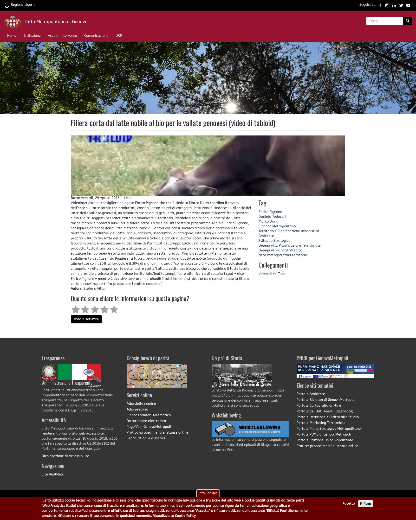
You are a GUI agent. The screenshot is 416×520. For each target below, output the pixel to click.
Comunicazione (96, 36)
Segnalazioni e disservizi (146, 438)
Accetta (349, 503)
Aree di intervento (62, 36)
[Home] (14, 23)
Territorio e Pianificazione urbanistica (289, 231)
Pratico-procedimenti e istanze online (157, 432)
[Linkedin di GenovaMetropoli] (394, 5)
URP (119, 36)
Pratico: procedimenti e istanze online (327, 446)
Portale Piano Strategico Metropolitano (329, 429)
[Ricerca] (407, 21)
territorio (299, 255)
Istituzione (32, 36)
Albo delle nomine (141, 404)
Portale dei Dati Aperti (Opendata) (325, 411)
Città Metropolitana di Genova (56, 21)
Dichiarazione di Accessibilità (65, 456)
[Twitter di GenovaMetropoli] (401, 5)
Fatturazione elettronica (146, 421)
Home (12, 36)
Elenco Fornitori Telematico (149, 415)
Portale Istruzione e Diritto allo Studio (328, 417)
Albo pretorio (137, 409)
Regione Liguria (23, 5)
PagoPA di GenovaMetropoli (149, 427)
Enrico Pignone (270, 212)
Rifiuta (365, 504)
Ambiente (266, 236)
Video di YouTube (272, 274)
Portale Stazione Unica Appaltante (325, 440)
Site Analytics (53, 474)
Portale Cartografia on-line (319, 406)
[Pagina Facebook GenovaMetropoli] (380, 5)
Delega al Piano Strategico (280, 250)
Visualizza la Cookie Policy (174, 516)
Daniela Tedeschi (272, 217)
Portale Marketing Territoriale (321, 423)
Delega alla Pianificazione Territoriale (290, 246)
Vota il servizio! (86, 319)
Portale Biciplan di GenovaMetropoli (326, 400)
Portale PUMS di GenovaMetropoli (324, 434)
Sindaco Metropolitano (277, 226)
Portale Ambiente (311, 394)
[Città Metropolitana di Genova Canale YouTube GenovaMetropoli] (408, 5)
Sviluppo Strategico (274, 241)
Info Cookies (208, 493)
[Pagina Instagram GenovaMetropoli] (387, 5)
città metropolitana (275, 255)
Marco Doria (269, 221)
